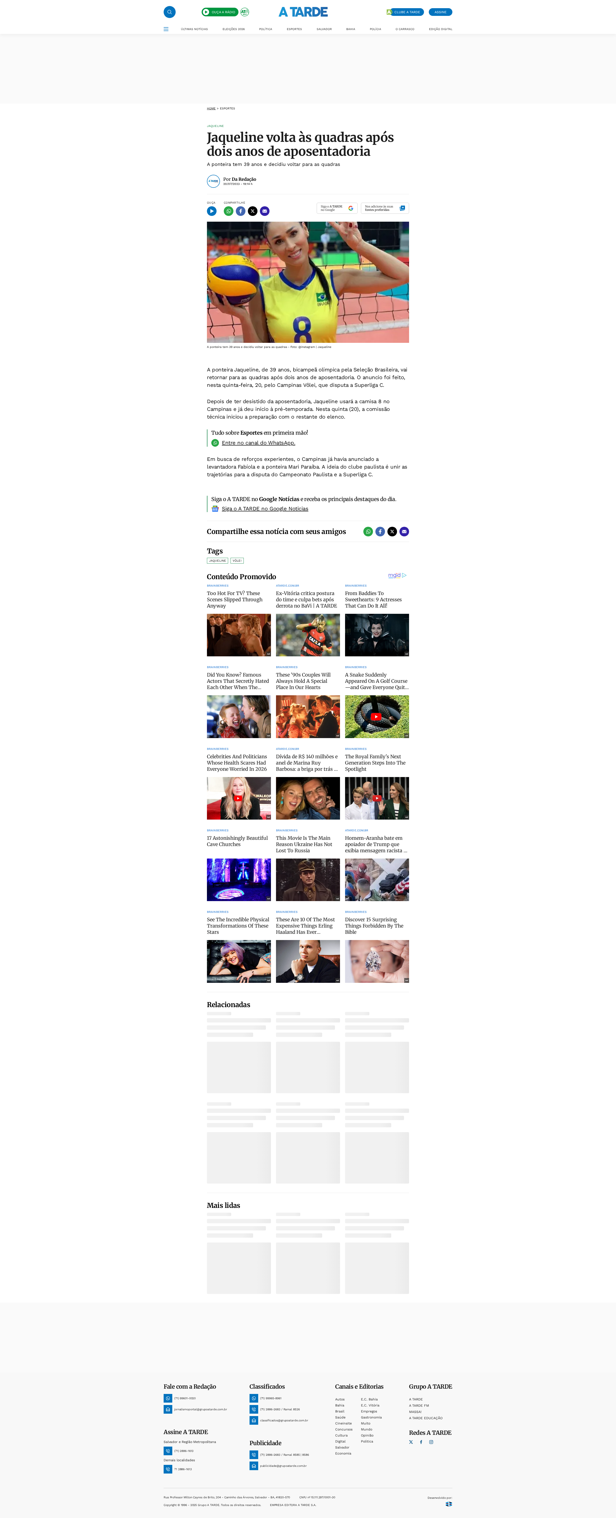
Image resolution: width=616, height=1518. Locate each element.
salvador (342, 1447)
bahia (339, 1405)
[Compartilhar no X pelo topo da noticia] (252, 211)
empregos (369, 1411)
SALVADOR (324, 29)
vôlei (237, 560)
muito (365, 1423)
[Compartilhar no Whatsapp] (228, 211)
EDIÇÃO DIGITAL (440, 29)
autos (340, 1399)
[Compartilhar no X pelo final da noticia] (392, 531)
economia (343, 1453)
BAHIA (350, 29)
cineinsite (343, 1423)
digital (340, 1441)
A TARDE (416, 1399)
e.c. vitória (370, 1405)
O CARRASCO (405, 29)
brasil (339, 1411)
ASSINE (441, 12)
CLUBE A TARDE (407, 12)
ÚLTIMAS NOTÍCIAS (194, 29)
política (367, 1441)
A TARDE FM (419, 1405)
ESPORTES (294, 29)
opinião (367, 1435)
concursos (344, 1429)
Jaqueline (217, 560)
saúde (340, 1417)
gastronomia (371, 1417)
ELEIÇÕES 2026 (234, 29)
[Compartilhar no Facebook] (240, 211)
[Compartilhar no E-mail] (265, 211)
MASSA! (415, 1412)
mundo (366, 1429)
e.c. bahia (369, 1399)
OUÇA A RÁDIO (223, 12)
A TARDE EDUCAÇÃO (426, 1418)
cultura (341, 1435)
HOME (211, 108)
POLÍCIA (375, 29)
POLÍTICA (265, 29)
